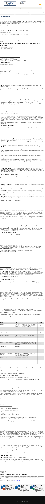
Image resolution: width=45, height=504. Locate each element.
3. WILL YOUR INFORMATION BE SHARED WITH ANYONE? (9, 49)
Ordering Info (33, 8)
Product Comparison (8, 8)
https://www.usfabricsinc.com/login (5, 478)
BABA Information (40, 8)
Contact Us (12, 2)
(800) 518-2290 (10, 3)
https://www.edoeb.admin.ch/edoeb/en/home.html (8, 251)
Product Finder (15, 8)
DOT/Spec (28, 8)
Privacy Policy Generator (16, 480)
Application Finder (23, 8)
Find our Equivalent (22, 10)
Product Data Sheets (7, 10)
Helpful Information (37, 10)
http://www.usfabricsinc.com (11, 27)
